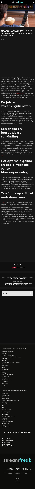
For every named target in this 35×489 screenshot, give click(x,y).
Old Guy (4, 373)
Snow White (5, 365)
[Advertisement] (17, 58)
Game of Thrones (6, 404)
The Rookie (5, 420)
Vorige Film (17, 275)
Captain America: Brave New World (11, 357)
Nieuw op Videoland (7, 440)
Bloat (3, 385)
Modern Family (6, 411)
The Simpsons (6, 397)
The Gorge (5, 358)
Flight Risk (4, 360)
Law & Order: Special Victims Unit (11, 400)
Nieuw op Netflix (6, 439)
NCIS (3, 406)
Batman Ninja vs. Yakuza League (11, 362)
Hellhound (4, 378)
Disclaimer (27, 469)
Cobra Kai (4, 418)
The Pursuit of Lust (7, 380)
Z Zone (4, 371)
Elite (3, 407)
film (4, 202)
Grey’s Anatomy (6, 395)
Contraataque (5, 376)
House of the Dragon (7, 421)
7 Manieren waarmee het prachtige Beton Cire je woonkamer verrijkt (17, 284)
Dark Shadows (6, 427)
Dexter (3, 425)
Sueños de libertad (7, 423)
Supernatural (5, 398)
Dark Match (5, 383)
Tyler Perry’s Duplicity (7, 374)
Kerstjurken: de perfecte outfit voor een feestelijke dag (17, 277)
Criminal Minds (6, 413)
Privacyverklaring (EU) (18, 468)
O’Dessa (4, 367)
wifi (2, 155)
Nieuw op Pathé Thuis (8, 446)
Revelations (5, 381)
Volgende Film (17, 281)
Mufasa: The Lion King (8, 355)
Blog (2, 39)
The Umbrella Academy (8, 416)
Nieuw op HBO (6, 444)
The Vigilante (5, 369)
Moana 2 (4, 353)
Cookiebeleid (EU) (13, 469)
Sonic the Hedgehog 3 (8, 351)
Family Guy (5, 393)
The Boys (4, 402)
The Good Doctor (6, 409)
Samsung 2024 (20, 93)
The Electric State (6, 364)
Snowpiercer (5, 414)
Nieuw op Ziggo (6, 442)
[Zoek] (33, 2)
